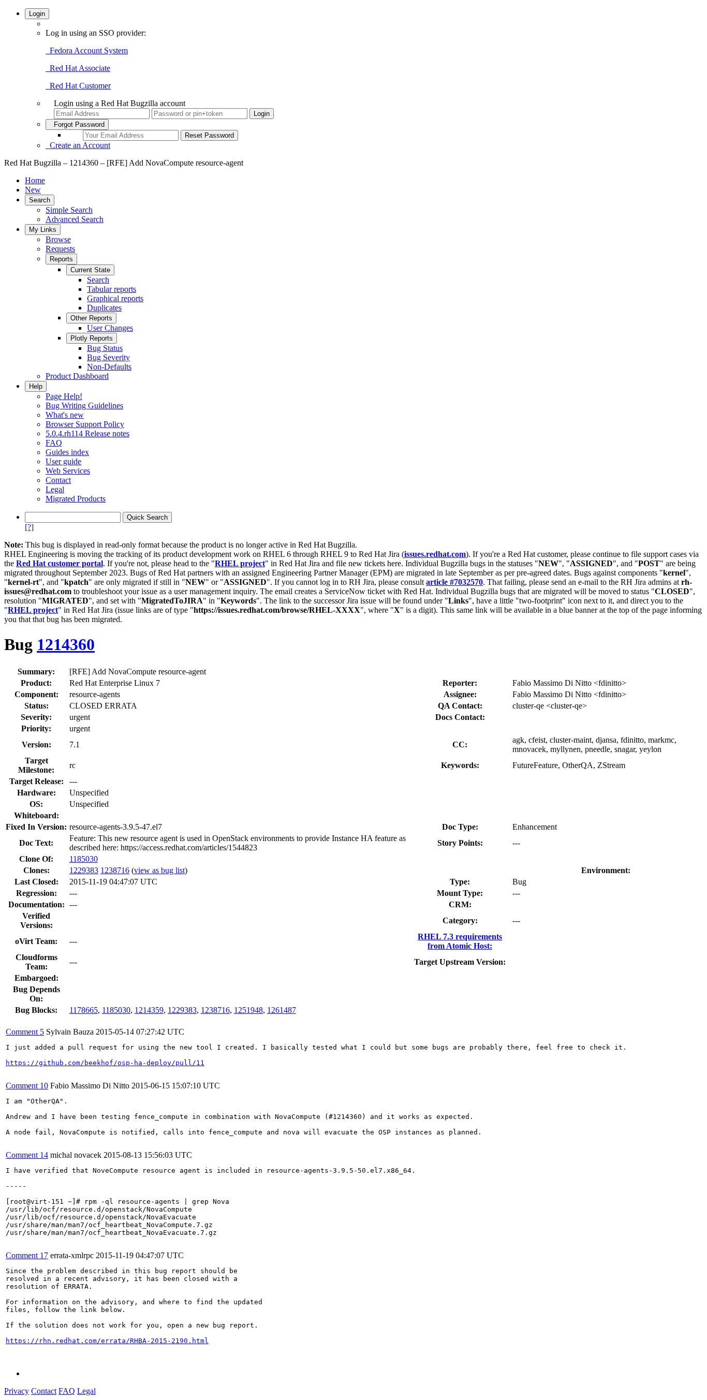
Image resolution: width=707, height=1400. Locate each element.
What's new (65, 414)
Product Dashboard (77, 376)
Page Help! (64, 396)
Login (37, 14)
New (33, 189)
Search (39, 200)
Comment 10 (27, 1085)
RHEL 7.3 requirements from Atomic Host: (460, 941)
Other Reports (91, 318)
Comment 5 (25, 1031)
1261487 (281, 1010)
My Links (42, 229)
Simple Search (69, 209)
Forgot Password (77, 124)
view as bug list (159, 870)
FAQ (54, 442)
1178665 (83, 1010)
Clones (35, 870)
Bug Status (105, 348)
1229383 (83, 870)
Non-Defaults (109, 366)
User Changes (110, 327)
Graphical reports (115, 298)
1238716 (114, 870)
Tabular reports (111, 289)
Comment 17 (27, 1255)
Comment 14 (27, 1155)
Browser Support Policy (85, 424)
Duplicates (104, 307)
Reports (61, 259)
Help (35, 386)
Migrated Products (76, 498)
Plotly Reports (91, 338)
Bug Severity (108, 357)
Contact (58, 480)
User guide (63, 461)
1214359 (149, 1010)
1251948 (248, 1010)
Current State (90, 270)
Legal (55, 489)
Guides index (67, 452)
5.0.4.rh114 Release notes (87, 433)
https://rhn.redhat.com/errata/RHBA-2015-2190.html (107, 1341)
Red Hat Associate (78, 68)
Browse (58, 239)
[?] (29, 527)
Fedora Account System (87, 50)
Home (35, 180)
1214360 (66, 644)
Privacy (16, 1391)
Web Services (68, 470)
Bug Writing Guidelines (84, 405)
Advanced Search (75, 219)
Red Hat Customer (78, 85)
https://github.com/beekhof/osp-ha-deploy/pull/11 (105, 1063)
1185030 (83, 858)
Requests (60, 248)
